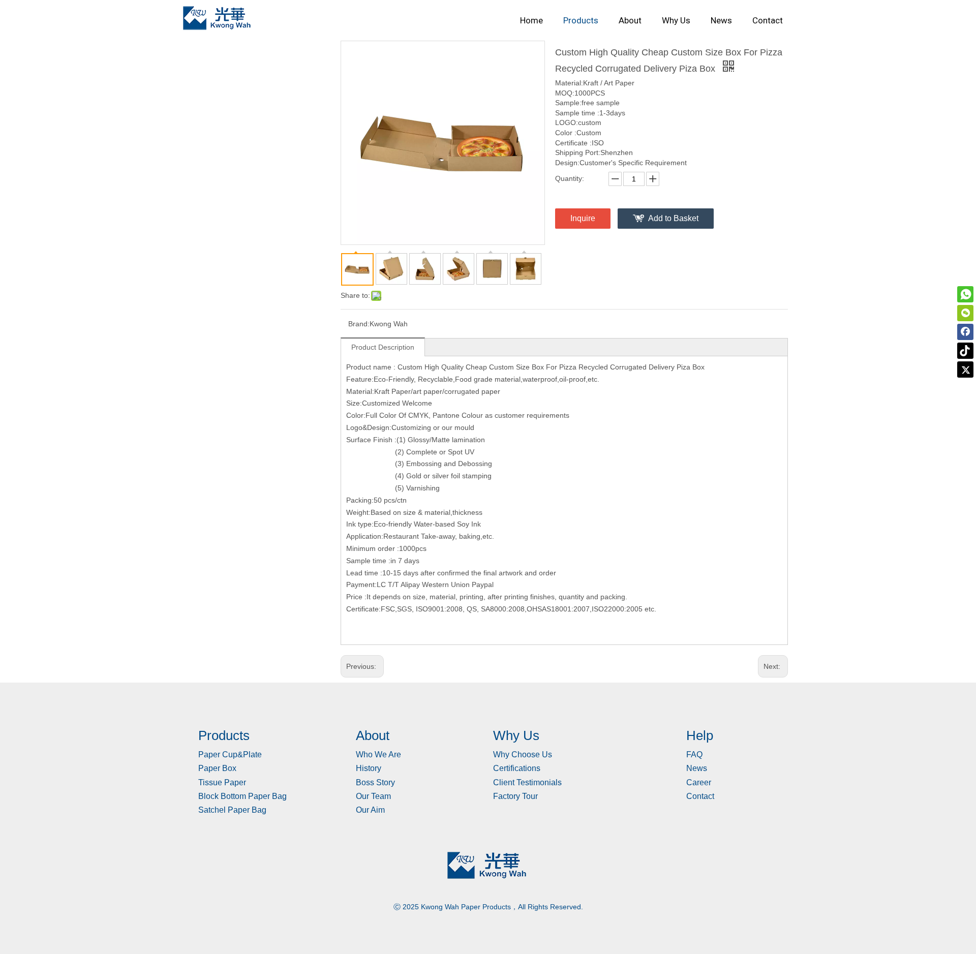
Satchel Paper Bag (232, 810)
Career (698, 782)
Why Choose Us (522, 754)
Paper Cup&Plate (230, 754)
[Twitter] (965, 369)
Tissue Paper (222, 782)
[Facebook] (965, 332)
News (696, 768)
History (368, 768)
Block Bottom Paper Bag (242, 796)
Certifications (516, 768)
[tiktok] (965, 351)
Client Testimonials (527, 782)
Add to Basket (673, 218)
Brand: (359, 324)
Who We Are (378, 754)
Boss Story (375, 782)
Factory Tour (515, 796)
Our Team (373, 796)
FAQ (694, 754)
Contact (700, 796)
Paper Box (217, 768)
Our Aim (370, 810)
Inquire (582, 218)
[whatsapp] (965, 294)
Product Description (382, 347)
